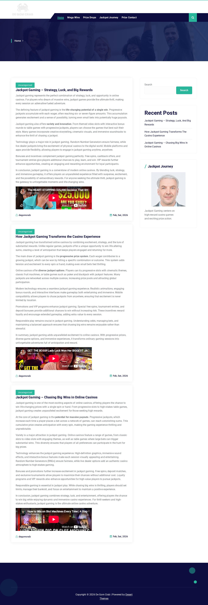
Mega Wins (73, 17)
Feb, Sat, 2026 (120, 215)
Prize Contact (129, 17)
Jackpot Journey (108, 17)
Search (148, 84)
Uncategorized (25, 85)
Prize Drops (89, 17)
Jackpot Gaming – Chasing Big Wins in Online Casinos (56, 397)
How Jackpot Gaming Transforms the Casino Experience (58, 236)
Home (60, 17)
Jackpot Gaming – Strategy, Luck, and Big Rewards (54, 90)
